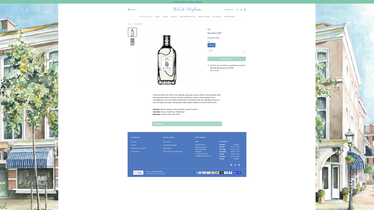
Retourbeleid (167, 148)
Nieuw (157, 17)
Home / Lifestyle (204, 17)
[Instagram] (235, 165)
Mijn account (167, 142)
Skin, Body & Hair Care (187, 17)
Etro (209, 29)
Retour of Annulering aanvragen (172, 151)
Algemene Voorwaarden (138, 148)
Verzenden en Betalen (170, 145)
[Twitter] (239, 165)
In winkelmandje (226, 59)
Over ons (134, 142)
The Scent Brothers (157, 171)
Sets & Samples (229, 17)
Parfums (174, 17)
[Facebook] (231, 165)
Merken (165, 17)
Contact (133, 145)
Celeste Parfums (187, 10)
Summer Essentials (145, 17)
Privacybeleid (135, 151)
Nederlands (229, 9)
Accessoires (217, 17)
